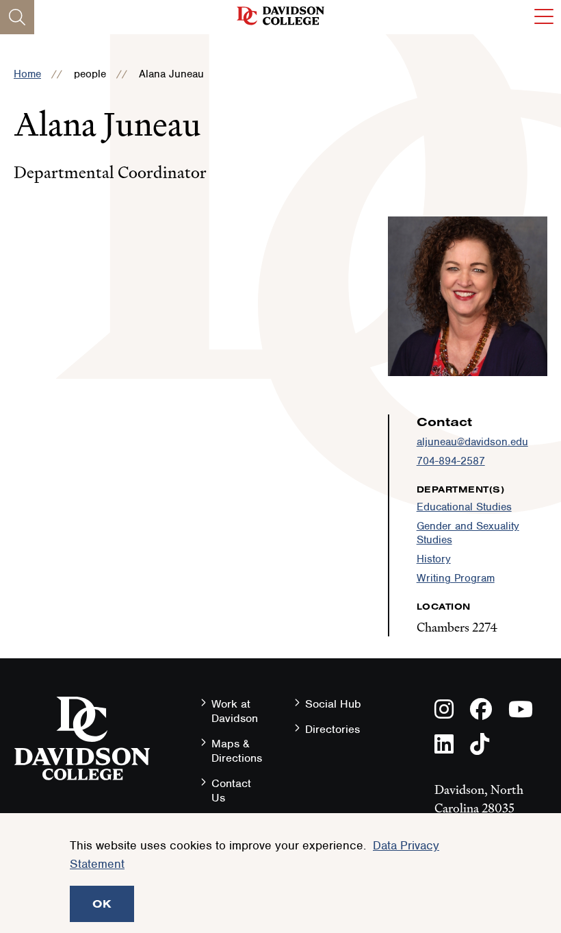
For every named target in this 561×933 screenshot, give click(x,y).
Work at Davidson (234, 711)
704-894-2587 (451, 461)
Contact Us (231, 790)
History (434, 559)
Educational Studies (464, 507)
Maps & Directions (236, 750)
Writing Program (456, 578)
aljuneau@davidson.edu (472, 442)
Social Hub (333, 704)
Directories (332, 729)
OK (102, 903)
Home (27, 74)
